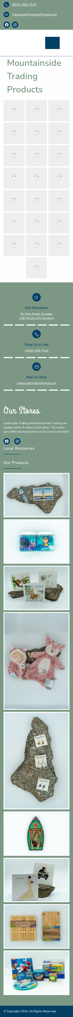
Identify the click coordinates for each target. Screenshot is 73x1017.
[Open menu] (52, 43)
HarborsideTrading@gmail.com (34, 14)
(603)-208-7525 (24, 4)
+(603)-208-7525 (36, 351)
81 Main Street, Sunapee (36, 314)
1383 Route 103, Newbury (36, 318)
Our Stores (22, 410)
